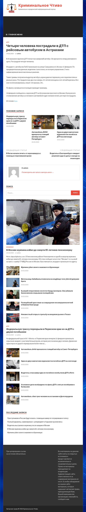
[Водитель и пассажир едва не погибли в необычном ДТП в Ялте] (12, 380)
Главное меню (15, 34)
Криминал (9, 247)
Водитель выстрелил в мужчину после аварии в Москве (28, 425)
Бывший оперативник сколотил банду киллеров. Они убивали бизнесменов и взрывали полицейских (47, 292)
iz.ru (15, 101)
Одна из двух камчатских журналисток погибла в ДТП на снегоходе (67, 134)
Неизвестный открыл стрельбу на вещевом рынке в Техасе (46, 314)
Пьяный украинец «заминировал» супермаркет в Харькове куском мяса (34, 422)
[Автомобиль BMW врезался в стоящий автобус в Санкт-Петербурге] (43, 130)
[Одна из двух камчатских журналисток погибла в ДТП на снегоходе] (68, 130)
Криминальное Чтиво (40, 5)
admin (19, 53)
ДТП (7, 42)
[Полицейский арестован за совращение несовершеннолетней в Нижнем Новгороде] (12, 310)
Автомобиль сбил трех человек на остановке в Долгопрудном (47, 396)
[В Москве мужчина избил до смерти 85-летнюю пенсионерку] (43, 245)
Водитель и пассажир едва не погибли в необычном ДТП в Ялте (47, 373)
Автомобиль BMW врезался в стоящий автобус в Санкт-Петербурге (40, 135)
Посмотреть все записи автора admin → (38, 172)
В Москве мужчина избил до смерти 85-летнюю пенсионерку (39, 250)
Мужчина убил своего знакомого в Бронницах (40, 267)
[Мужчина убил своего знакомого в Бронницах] (12, 275)
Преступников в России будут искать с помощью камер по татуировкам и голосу (37, 418)
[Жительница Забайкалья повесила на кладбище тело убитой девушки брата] (12, 286)
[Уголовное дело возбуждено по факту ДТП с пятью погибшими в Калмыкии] (12, 392)
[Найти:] (43, 192)
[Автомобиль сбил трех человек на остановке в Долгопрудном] (12, 404)
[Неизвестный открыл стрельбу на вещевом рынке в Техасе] (12, 322)
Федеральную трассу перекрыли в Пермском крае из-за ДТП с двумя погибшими (16, 119)
